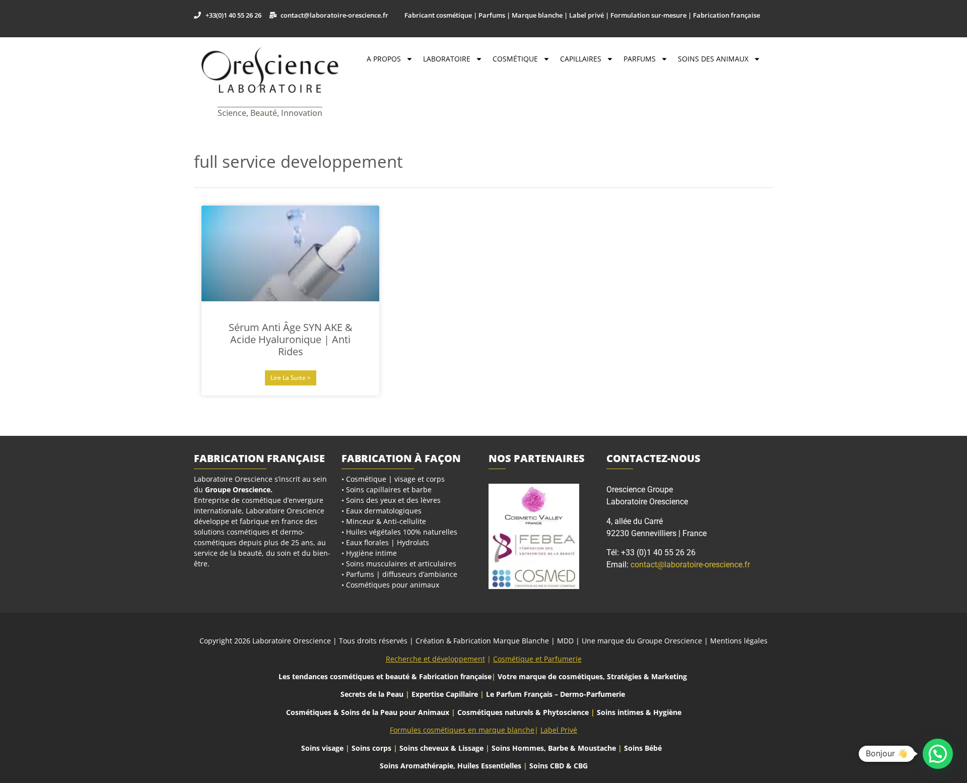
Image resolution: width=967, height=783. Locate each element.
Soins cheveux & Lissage (441, 748)
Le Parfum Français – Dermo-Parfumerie (556, 694)
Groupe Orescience (237, 489)
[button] (938, 754)
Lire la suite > (290, 377)
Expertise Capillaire (444, 694)
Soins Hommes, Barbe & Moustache (554, 748)
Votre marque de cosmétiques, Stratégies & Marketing (592, 676)
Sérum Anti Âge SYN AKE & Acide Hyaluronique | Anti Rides (291, 339)
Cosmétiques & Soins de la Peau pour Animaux (367, 712)
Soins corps (371, 748)
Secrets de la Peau (371, 694)
